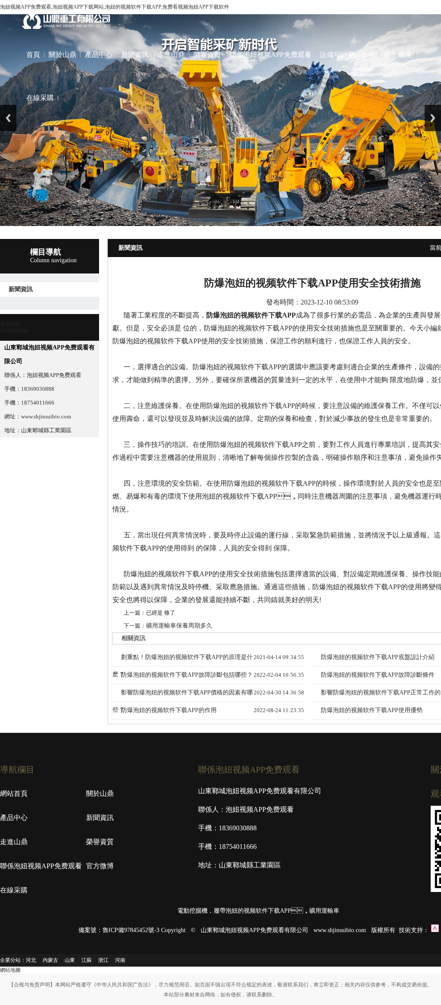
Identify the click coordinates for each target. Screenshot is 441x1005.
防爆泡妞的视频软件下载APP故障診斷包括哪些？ (187, 675)
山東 (70, 960)
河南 (120, 960)
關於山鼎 (62, 54)
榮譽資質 (207, 54)
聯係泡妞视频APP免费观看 (270, 54)
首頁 (33, 54)
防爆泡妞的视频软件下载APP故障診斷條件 (378, 675)
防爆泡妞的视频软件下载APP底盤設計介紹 (378, 657)
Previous (8, 118)
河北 (31, 960)
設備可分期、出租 (347, 54)
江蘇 (86, 960)
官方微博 (397, 54)
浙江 (103, 960)
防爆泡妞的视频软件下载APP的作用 (169, 710)
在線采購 (40, 97)
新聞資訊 (135, 54)
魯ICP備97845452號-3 (130, 930)
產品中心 (98, 54)
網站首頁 (14, 793)
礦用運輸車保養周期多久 (179, 625)
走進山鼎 (171, 54)
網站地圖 (10, 970)
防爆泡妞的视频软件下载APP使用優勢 (371, 710)
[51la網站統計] (435, 930)
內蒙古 (50, 960)
